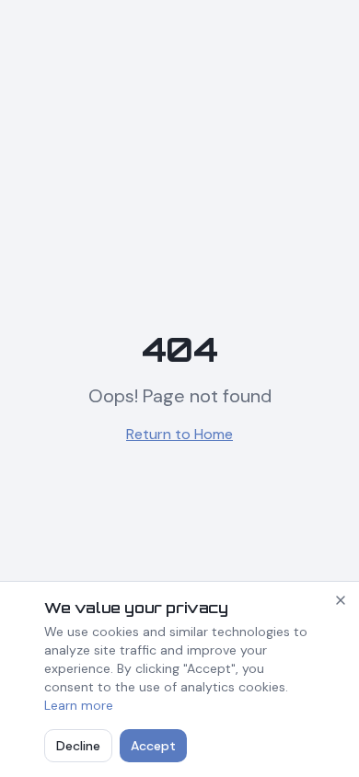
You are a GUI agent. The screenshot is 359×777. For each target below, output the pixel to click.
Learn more (78, 705)
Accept (153, 745)
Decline (78, 745)
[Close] (341, 600)
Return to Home (179, 434)
